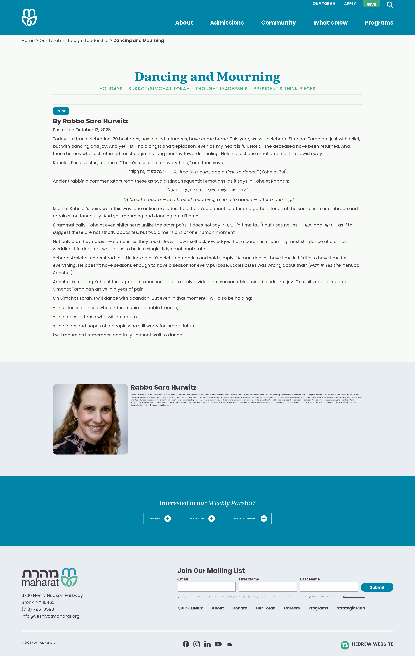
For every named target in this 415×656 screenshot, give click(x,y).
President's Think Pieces (284, 89)
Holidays (111, 89)
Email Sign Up (154, 518)
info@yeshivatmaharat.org (51, 616)
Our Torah (324, 4)
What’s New (330, 24)
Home (28, 40)
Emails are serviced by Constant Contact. (354, 597)
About (184, 24)
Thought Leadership (87, 40)
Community (278, 27)
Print (61, 111)
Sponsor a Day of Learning (244, 518)
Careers (292, 608)
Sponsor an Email (196, 518)
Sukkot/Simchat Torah (159, 89)
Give (371, 5)
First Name (249, 579)
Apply (350, 4)
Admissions (227, 27)
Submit (377, 587)
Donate (240, 608)
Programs (379, 27)
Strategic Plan (351, 608)
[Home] (29, 17)
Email (183, 579)
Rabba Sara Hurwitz (95, 121)
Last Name (310, 579)
